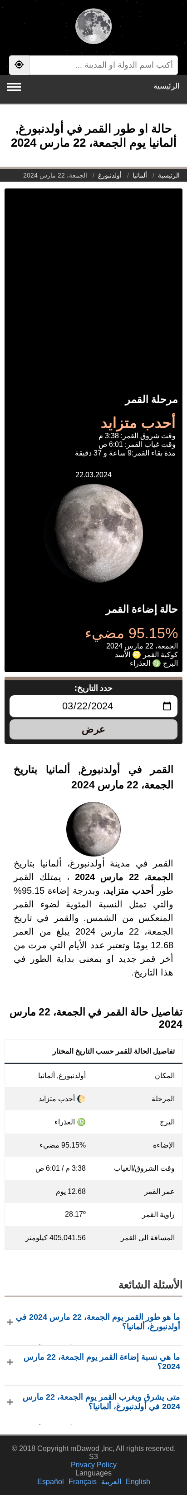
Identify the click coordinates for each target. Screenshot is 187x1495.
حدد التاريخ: (93, 688)
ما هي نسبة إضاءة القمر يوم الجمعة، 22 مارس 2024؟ (102, 1361)
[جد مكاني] (19, 65)
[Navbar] (14, 87)
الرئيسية (166, 86)
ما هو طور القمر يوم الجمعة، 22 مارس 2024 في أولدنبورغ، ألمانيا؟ (98, 1321)
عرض (93, 729)
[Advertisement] (93, 282)
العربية (111, 1481)
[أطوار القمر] (93, 27)
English (138, 1481)
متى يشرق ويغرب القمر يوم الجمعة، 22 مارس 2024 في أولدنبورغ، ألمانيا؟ (101, 1401)
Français (83, 1481)
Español (50, 1481)
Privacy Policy (94, 1465)
